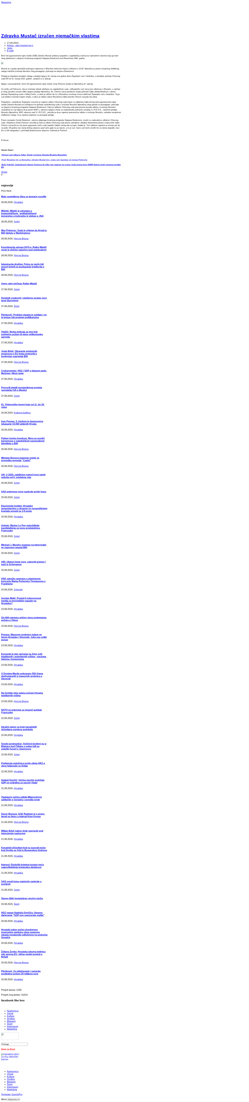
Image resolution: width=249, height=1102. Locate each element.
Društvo (11, 1018)
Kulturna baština (22, 413)
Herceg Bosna (21, 238)
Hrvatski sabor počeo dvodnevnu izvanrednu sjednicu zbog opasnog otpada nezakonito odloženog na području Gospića (24, 933)
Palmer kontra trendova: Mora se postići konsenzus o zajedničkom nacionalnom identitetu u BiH (23, 441)
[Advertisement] (94, 10)
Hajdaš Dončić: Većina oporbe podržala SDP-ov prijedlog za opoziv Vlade (22, 781)
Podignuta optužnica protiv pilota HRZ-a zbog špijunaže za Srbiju (23, 764)
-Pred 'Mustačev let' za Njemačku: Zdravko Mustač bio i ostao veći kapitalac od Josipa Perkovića (44, 160)
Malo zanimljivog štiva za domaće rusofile (23, 196)
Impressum (12, 1026)
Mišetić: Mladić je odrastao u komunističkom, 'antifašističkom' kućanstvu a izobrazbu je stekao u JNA (22, 213)
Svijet (17, 221)
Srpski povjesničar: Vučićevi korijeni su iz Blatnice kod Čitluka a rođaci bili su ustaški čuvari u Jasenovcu (23, 746)
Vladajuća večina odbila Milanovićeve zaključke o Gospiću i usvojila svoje (21, 798)
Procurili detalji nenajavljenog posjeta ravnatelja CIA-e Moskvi (21, 388)
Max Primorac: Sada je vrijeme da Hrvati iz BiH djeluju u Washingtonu (24, 231)
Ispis (10, 48)
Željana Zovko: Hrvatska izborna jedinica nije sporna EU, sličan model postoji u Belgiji (23, 954)
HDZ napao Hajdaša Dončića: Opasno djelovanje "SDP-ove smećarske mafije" (23, 914)
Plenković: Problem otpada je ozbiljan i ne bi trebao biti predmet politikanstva (24, 316)
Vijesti (10, 1013)
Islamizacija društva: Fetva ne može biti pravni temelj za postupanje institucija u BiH (22, 267)
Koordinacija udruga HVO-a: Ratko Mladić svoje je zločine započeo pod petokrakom (24, 248)
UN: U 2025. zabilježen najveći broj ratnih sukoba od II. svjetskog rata (23, 476)
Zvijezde (18, 589)
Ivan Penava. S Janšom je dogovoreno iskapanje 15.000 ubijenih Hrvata (22, 422)
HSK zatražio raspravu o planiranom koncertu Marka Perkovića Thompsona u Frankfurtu (23, 581)
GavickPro (17, 1094)
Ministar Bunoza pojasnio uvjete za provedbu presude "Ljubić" (20, 459)
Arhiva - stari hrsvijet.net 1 (20, 45)
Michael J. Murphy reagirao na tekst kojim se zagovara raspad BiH (23, 546)
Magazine (6, 2)
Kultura (10, 1016)
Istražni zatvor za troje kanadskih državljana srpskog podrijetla (19, 728)
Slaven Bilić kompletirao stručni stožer (22, 898)
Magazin (11, 1021)
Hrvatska (18, 202)
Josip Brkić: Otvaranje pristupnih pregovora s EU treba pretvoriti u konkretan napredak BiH (19, 354)
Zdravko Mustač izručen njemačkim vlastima (50, 35)
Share (4, 172)
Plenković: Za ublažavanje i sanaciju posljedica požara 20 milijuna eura (21, 972)
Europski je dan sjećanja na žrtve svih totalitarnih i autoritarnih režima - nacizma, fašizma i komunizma (24, 656)
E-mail (10, 50)
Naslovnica (12, 1011)
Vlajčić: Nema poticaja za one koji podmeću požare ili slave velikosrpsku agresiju (22, 334)
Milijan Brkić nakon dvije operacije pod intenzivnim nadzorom (22, 832)
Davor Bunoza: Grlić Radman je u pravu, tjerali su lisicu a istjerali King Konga (23, 815)
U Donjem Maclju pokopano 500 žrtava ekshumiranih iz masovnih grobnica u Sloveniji (22, 676)
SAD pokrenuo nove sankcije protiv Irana (23, 491)
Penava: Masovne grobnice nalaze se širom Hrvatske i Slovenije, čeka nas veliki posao (24, 637)
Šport (16, 306)
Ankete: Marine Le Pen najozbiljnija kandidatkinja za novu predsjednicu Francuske (20, 528)
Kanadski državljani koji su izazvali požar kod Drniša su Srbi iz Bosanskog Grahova (24, 849)
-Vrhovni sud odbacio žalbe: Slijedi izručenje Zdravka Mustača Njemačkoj (34, 155)
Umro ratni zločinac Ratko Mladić (19, 283)
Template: (6, 1094)
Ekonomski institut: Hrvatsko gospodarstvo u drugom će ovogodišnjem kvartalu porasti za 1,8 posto (24, 508)
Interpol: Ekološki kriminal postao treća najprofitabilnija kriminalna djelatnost (22, 865)
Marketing (12, 1029)
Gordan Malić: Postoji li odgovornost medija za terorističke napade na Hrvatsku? (21, 601)
